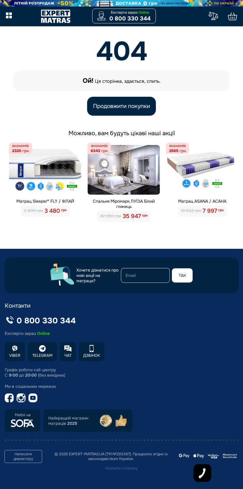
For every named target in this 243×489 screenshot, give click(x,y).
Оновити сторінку (121, 468)
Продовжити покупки (121, 106)
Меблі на (23, 415)
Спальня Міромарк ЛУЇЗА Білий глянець (124, 203)
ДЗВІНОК (91, 355)
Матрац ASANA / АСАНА (202, 201)
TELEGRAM (42, 355)
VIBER (14, 355)
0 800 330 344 (130, 18)
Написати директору (23, 456)
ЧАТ (67, 355)
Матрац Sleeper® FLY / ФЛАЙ (45, 201)
